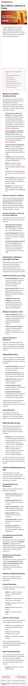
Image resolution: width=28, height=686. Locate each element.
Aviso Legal (23, 683)
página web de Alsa (9, 357)
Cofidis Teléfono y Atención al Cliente (6, 677)
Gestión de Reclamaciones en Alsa (14, 83)
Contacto (4, 684)
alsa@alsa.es (21, 418)
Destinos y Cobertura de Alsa (12, 85)
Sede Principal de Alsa (11, 87)
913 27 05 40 (8, 128)
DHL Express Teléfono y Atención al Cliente (20, 677)
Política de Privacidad (5, 683)
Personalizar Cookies (15, 683)
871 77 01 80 (11, 183)
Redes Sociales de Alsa (11, 81)
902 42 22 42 (16, 128)
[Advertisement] (14, 53)
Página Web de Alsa (10, 79)
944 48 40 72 (12, 142)
